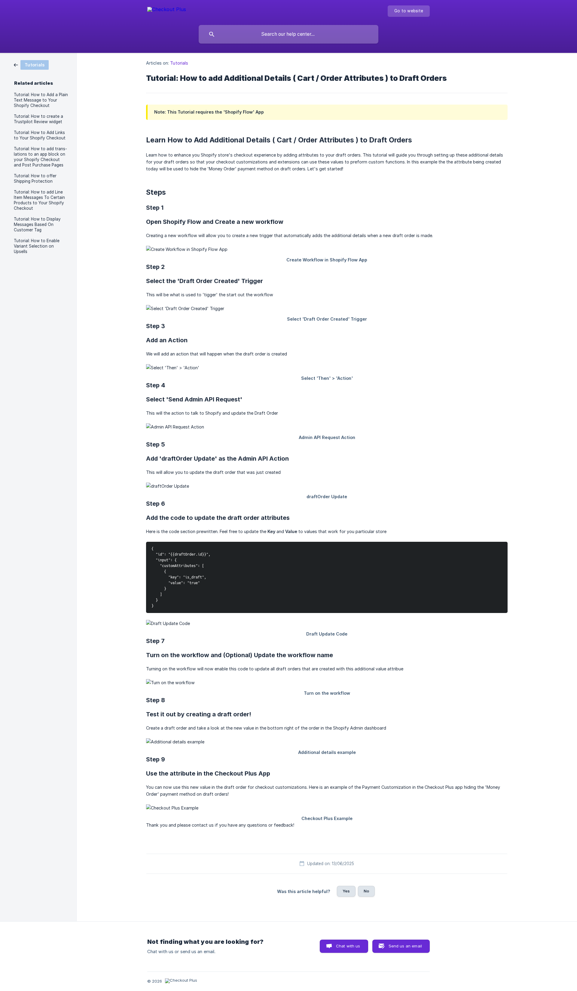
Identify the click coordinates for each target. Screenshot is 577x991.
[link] (31, 64)
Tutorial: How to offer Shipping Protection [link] (35, 178)
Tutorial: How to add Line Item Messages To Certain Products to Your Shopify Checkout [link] (39, 200)
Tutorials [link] (179, 63)
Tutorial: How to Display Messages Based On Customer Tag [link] (37, 224)
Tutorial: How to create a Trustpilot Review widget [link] (38, 119)
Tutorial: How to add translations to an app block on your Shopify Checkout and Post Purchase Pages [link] (40, 156)
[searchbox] (288, 34)
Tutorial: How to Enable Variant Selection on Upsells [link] (37, 246)
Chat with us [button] (348, 946)
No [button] (366, 891)
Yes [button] (346, 891)
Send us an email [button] (405, 946)
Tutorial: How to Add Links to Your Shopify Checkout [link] (40, 135)
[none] (166, 10)
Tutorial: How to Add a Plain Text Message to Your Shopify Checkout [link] (41, 100)
